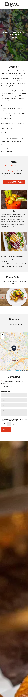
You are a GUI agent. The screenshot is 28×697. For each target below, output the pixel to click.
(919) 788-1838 (7, 386)
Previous (2, 296)
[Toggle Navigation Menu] (25, 5)
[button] (14, 348)
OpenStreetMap (18, 370)
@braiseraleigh (9, 171)
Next (25, 296)
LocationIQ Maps (11, 370)
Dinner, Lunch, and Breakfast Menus (11, 166)
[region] (14, 351)
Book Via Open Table (14, 182)
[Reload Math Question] (13, 423)
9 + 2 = (4, 423)
